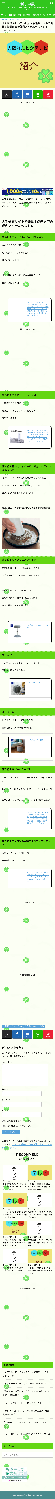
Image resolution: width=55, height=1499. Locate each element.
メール (6, 1100)
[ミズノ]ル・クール (34, 740)
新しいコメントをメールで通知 (18, 1121)
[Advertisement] (27, 138)
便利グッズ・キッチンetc (42, 15)
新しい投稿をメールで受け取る (18, 1126)
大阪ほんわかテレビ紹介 (35, 1026)
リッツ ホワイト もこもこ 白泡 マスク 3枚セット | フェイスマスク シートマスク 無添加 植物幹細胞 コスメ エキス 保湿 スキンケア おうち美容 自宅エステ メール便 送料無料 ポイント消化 (38, 309)
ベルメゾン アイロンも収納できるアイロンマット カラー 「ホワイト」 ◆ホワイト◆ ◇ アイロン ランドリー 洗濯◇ (38, 877)
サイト (5, 1110)
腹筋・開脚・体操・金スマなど (19, 15)
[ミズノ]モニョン (34, 682)
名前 (5, 1089)
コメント (7, 1062)
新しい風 (27, 4)
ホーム (3, 15)
